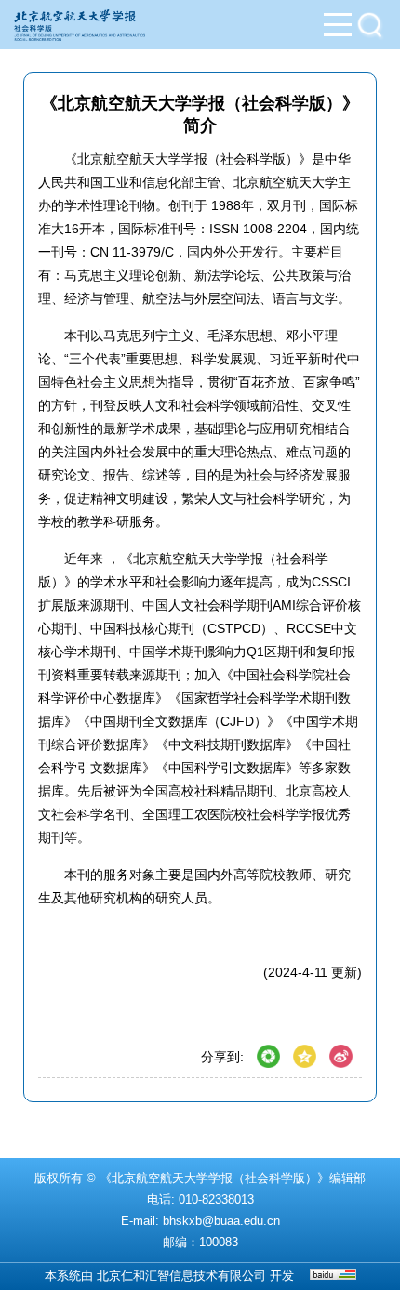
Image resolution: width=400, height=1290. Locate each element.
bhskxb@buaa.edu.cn (221, 1221)
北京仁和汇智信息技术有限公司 (181, 1276)
